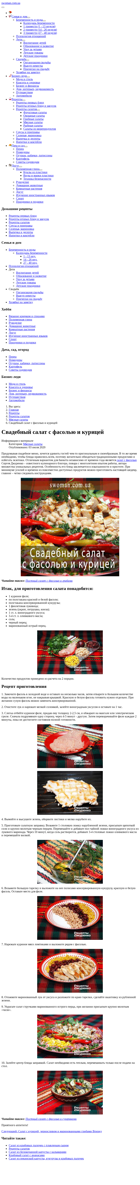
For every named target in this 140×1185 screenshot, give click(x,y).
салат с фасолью (127, 460)
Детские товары (33, 52)
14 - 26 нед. (30, 259)
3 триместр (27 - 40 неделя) (40, 32)
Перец (20, 148)
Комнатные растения (29, 188)
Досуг (20, 191)
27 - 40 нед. (30, 262)
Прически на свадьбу (36, 69)
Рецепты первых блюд (30, 102)
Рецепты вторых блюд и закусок (36, 105)
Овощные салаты (34, 115)
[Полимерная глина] (40, 169)
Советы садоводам (27, 162)
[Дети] (23, 40)
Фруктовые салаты (35, 112)
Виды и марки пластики (38, 175)
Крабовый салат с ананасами (27, 1155)
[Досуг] (20, 166)
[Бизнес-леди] (28, 76)
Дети (19, 39)
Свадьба (21, 59)
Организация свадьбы (37, 62)
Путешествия (24, 92)
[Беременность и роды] (44, 20)
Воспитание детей (34, 42)
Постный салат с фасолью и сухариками (51, 1118)
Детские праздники (35, 55)
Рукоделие (22, 182)
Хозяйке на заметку (28, 72)
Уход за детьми (32, 49)
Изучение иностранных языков (35, 195)
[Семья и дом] (28, 17)
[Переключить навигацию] (2, 7)
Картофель (22, 158)
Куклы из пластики (35, 172)
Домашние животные (29, 185)
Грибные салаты (33, 119)
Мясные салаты (33, 122)
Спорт (20, 198)
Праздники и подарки (29, 201)
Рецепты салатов (26, 109)
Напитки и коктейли (29, 141)
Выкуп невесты (33, 65)
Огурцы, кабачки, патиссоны (34, 155)
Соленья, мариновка (28, 135)
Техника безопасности (37, 178)
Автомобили (24, 95)
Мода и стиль (24, 79)
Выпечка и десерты (28, 138)
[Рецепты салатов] (38, 110)
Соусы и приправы (28, 132)
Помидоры (23, 152)
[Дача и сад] (26, 146)
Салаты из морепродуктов (39, 128)
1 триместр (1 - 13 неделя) (39, 26)
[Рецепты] (23, 100)
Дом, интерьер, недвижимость (35, 89)
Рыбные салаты (33, 125)
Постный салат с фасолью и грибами (49, 580)
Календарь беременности (39, 23)
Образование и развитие (38, 46)
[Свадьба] (27, 60)
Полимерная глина (27, 168)
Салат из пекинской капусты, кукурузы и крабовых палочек (46, 1158)
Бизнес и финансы (27, 85)
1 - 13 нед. (29, 256)
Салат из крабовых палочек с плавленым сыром (39, 1145)
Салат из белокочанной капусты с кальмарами (37, 1151)
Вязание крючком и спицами (27, 316)
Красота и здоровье (28, 82)
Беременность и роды (29, 19)
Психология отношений (31, 36)
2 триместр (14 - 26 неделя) (40, 29)
